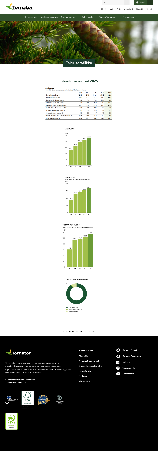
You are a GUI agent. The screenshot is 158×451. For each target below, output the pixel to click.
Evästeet (83, 376)
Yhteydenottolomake (90, 366)
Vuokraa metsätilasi (49, 17)
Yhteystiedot (128, 17)
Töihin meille (87, 17)
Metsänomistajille (108, 9)
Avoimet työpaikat (89, 361)
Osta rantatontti (68, 17)
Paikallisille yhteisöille (125, 9)
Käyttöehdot (86, 371)
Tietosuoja (85, 381)
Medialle (149, 9)
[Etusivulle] (19, 6)
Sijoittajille (140, 9)
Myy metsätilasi (30, 17)
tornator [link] (25, 380)
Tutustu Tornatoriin (107, 17)
